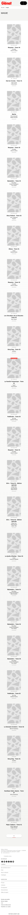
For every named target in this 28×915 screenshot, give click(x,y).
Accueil (2, 7)
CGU (2, 903)
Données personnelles (5, 899)
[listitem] (2, 862)
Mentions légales (4, 901)
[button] (14, 16)
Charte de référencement (6, 904)
